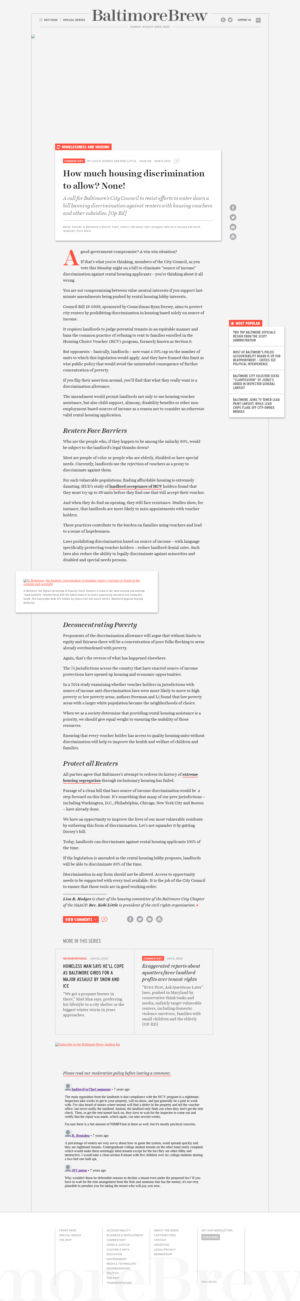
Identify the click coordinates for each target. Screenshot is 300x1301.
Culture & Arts (118, 1249)
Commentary (74, 161)
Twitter (230, 19)
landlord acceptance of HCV (135, 486)
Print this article (233, 240)
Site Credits (209, 1281)
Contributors (165, 1235)
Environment (117, 1259)
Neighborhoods (75, 958)
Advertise (161, 1244)
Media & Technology (122, 1263)
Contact (160, 1240)
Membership (163, 1254)
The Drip (65, 1240)
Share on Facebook (233, 211)
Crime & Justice (118, 1244)
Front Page (67, 1230)
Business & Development (125, 1235)
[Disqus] (134, 1137)
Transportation (119, 1282)
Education (114, 1254)
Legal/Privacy (165, 1249)
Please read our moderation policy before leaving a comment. (117, 1073)
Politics (113, 1273)
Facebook (223, 19)
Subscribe (211, 1237)
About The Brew (166, 1230)
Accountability (118, 1230)
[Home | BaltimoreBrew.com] (150, 15)
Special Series (70, 1235)
